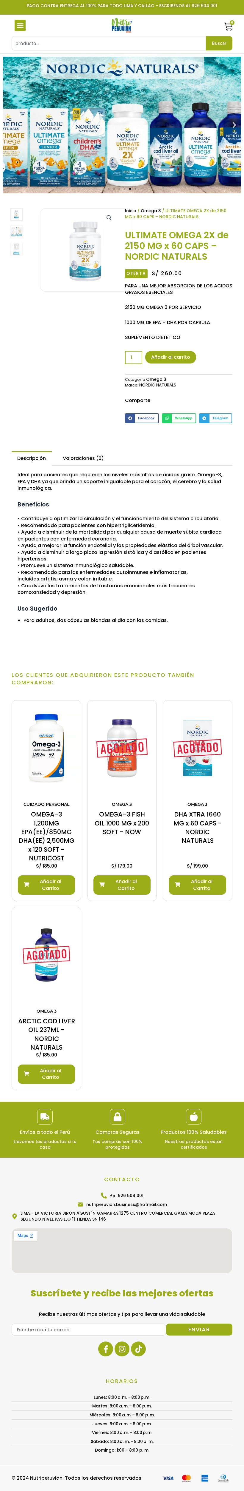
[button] (20, 25)
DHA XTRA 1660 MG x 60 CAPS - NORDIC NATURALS (197, 827)
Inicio (130, 211)
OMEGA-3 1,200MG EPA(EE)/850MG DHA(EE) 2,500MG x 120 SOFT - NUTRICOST (46, 836)
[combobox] (109, 43)
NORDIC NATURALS (157, 385)
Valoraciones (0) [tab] (83, 458)
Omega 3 (151, 211)
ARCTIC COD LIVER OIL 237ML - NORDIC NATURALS (46, 1034)
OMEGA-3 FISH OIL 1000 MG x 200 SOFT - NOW (122, 823)
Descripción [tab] (31, 458)
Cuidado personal (46, 804)
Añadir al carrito (170, 357)
